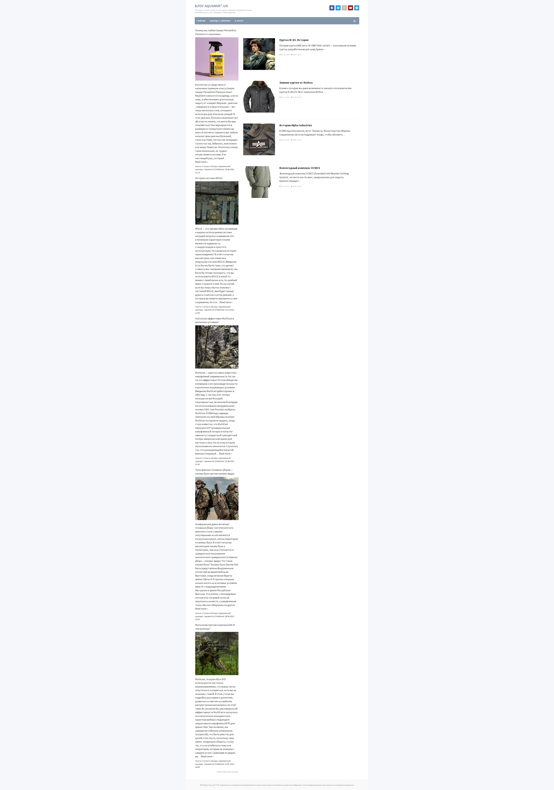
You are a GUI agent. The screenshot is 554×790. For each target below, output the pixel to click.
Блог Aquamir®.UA (211, 5)
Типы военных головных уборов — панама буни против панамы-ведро (214, 471)
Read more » (201, 161)
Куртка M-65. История (293, 40)
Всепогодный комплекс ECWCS (299, 168)
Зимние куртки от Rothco (296, 82)
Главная (201, 21)
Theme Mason (234, 772)
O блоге (239, 21)
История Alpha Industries (295, 125)
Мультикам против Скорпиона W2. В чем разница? (215, 626)
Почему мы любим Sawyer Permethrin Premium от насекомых (215, 32)
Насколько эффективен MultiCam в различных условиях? (214, 320)
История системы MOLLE (209, 178)
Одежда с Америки (220, 21)
